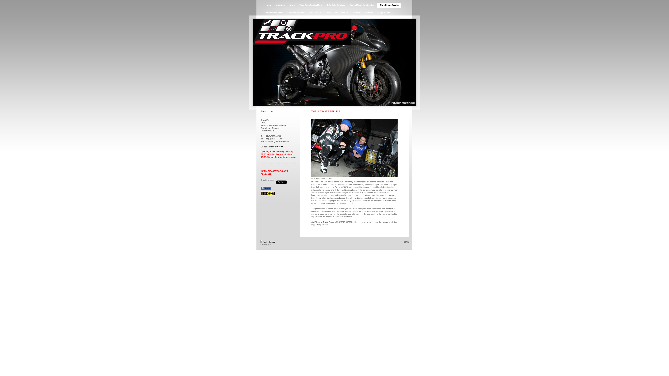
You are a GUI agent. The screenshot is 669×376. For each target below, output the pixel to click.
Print (265, 242)
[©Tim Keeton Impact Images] (354, 148)
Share (267, 188)
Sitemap (271, 242)
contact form (277, 147)
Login (406, 241)
